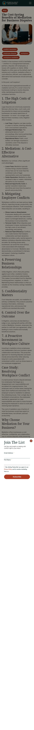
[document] (17, 365)
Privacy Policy (8, 469)
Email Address (8, 453)
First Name (7, 460)
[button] (31, 441)
